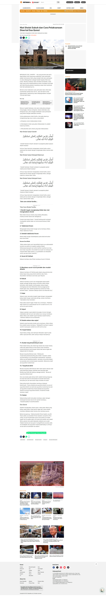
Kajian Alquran (40, 8)
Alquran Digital (27, 8)
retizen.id (83, 2)
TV (20, 575)
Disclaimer (22, 582)
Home (21, 24)
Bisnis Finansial (41, 572)
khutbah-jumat (70, 8)
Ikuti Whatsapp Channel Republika (37, 433)
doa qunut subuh (38, 439)
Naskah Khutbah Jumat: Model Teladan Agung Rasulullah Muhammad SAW (75, 47)
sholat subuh (22, 439)
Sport (39, 570)
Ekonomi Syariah (32, 567)
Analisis (30, 570)
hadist (59, 8)
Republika (23, 10)
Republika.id (77, 2)
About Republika (23, 581)
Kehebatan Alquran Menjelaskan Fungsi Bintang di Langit (25, 102)
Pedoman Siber (41, 581)
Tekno (30, 572)
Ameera (21, 567)
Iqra (23, 24)
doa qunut (45, 439)
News (21, 570)
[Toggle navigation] (21, 2)
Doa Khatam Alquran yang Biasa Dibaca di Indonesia (36, 102)
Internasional (22, 572)
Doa (26, 24)
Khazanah (22, 568)
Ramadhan (31, 575)
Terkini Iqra (67, 76)
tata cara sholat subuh (53, 439)
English (39, 573)
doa (51, 8)
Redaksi (30, 581)
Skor (39, 567)
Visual (30, 573)
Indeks (81, 8)
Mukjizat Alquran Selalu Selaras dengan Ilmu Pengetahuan (47, 102)
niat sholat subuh (30, 439)
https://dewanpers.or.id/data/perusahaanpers (30, 589)
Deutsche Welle (70, 2)
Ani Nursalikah (33, 35)
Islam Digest (40, 568)
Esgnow (21, 573)
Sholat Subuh (27, 132)
